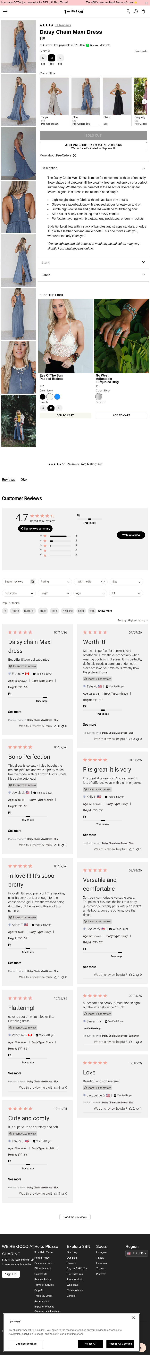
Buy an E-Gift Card (77, 1268)
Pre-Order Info (75, 1274)
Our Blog (72, 1257)
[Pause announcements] (146, 2)
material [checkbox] (29, 610)
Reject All (90, 1343)
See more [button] (14, 712)
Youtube (100, 1268)
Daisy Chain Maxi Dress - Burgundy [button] (120, 1035)
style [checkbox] (54, 610)
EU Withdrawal (42, 1268)
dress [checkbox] (43, 610)
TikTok (100, 1257)
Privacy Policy (42, 1279)
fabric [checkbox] (15, 610)
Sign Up (10, 1274)
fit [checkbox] (5, 610)
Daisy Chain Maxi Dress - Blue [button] (42, 720)
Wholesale (73, 1285)
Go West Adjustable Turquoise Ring (107, 378)
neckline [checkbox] (68, 610)
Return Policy (42, 1257)
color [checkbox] (81, 610)
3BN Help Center (43, 1252)
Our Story (72, 1252)
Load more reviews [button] (75, 1217)
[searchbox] (15, 581)
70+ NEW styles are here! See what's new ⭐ (111, 2)
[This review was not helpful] (63, 726)
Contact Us (40, 1274)
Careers (71, 1296)
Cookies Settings (26, 1343)
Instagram (101, 1252)
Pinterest (101, 1274)
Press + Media (75, 1279)
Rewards (72, 1263)
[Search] (128, 11)
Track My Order (43, 1296)
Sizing (45, 262)
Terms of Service (44, 1285)
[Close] (133, 1317)
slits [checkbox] (92, 610)
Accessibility (41, 1301)
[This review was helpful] (55, 726)
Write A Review (131, 535)
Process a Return (44, 1263)
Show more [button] (105, 610)
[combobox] (55, 581)
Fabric (45, 275)
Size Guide (141, 51)
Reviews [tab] (8, 479)
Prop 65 (38, 1290)
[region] (71, 1332)
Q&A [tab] (24, 479)
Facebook (101, 1263)
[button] (3, 11)
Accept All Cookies (120, 1343)
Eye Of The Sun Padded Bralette (51, 377)
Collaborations (75, 1290)
